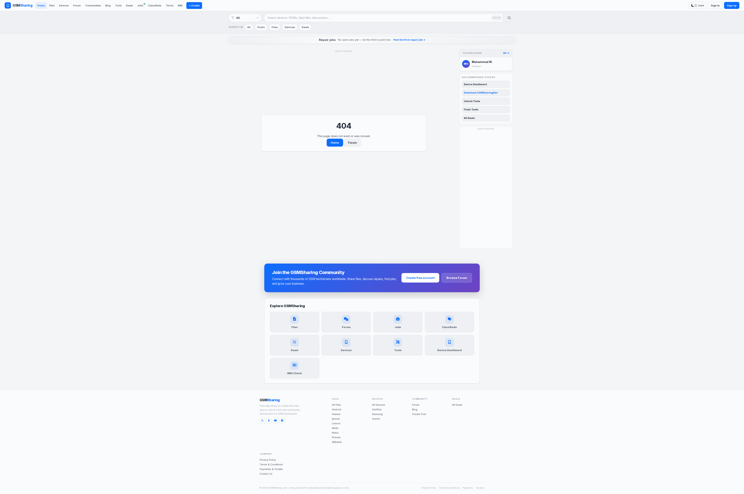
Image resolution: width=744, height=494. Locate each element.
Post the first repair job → (409, 39)
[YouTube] (275, 420)
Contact (480, 487)
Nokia (335, 432)
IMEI (180, 5)
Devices (64, 5)
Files (52, 5)
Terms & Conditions (271, 464)
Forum (77, 5)
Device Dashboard (475, 84)
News (335, 428)
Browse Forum (456, 277)
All (249, 27)
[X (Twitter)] (262, 420)
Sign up (731, 5)
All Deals (469, 118)
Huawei (336, 414)
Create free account (420, 277)
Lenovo (336, 423)
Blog (108, 5)
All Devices (378, 404)
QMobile (337, 442)
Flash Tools (471, 109)
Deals (129, 5)
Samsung (377, 414)
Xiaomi (376, 418)
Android (336, 409)
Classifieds (154, 5)
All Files (336, 404)
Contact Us (266, 473)
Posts (261, 27)
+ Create (194, 5)
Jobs (140, 5)
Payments (468, 487)
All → (506, 53)
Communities (93, 5)
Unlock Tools (472, 101)
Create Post (419, 414)
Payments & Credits (271, 469)
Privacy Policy (268, 459)
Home (41, 5)
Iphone (336, 418)
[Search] (509, 18)
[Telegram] (282, 420)
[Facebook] (269, 420)
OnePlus (377, 409)
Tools (118, 5)
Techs (169, 5)
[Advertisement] (343, 81)
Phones (336, 437)
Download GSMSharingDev (481, 92)
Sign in (715, 5)
